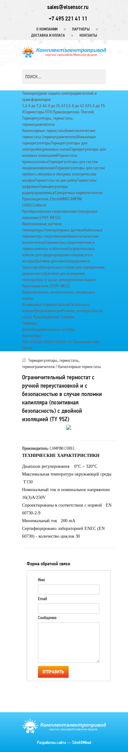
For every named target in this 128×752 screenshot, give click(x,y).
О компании (46, 29)
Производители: (66, 112)
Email (42, 598)
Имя (41, 579)
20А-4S (28, 341)
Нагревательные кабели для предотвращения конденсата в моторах (58, 255)
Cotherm (39, 205)
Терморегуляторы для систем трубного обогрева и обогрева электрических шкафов (63, 174)
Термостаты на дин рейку (56, 180)
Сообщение (47, 617)
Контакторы (31, 335)
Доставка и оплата (48, 35)
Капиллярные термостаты (43, 130)
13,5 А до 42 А (75, 105)
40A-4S (53, 341)
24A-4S (40, 341)
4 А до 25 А (54, 105)
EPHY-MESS (60, 286)
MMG (64, 199)
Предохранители (47, 310)
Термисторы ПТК (38, 112)
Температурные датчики (64, 230)
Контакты (88, 35)
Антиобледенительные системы (48, 329)
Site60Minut (81, 742)
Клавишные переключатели (45, 304)
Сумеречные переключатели (78, 192)
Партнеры (80, 29)
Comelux (68, 317)
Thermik (87, 112)
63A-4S (65, 341)
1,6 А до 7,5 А (33, 105)
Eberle (55, 199)
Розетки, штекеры (76, 310)
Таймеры (29, 323)
